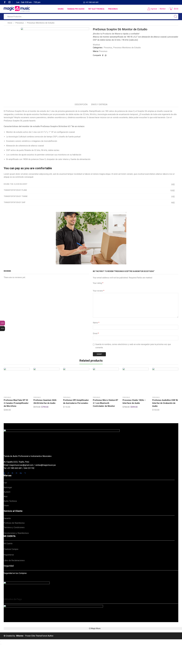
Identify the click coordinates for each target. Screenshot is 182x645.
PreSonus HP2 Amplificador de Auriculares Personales (76, 401)
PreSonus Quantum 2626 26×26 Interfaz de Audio (44, 401)
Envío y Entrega (99, 104)
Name (96, 323)
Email (96, 333)
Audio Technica (10, 501)
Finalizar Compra (11, 549)
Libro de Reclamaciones (14, 560)
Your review (98, 291)
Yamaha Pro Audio (75, 9)
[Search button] (175, 16)
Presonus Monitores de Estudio (40, 23)
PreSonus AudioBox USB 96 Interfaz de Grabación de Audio (165, 403)
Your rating (98, 283)
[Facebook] (5, 2)
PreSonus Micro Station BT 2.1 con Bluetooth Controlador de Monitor (105, 403)
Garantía (7, 518)
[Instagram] (9, 2)
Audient (7, 492)
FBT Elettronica (96, 9)
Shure (61, 9)
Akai (5, 496)
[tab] (81, 104)
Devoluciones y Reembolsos (16, 533)
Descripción (81, 104)
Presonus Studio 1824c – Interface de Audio (134, 401)
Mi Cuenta (8, 543)
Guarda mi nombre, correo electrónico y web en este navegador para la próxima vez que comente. (133, 346)
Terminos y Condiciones (14, 527)
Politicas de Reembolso (14, 523)
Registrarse (9, 555)
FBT (5, 483)
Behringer (8, 487)
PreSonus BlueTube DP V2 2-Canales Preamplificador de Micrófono (16, 403)
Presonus (113, 9)
